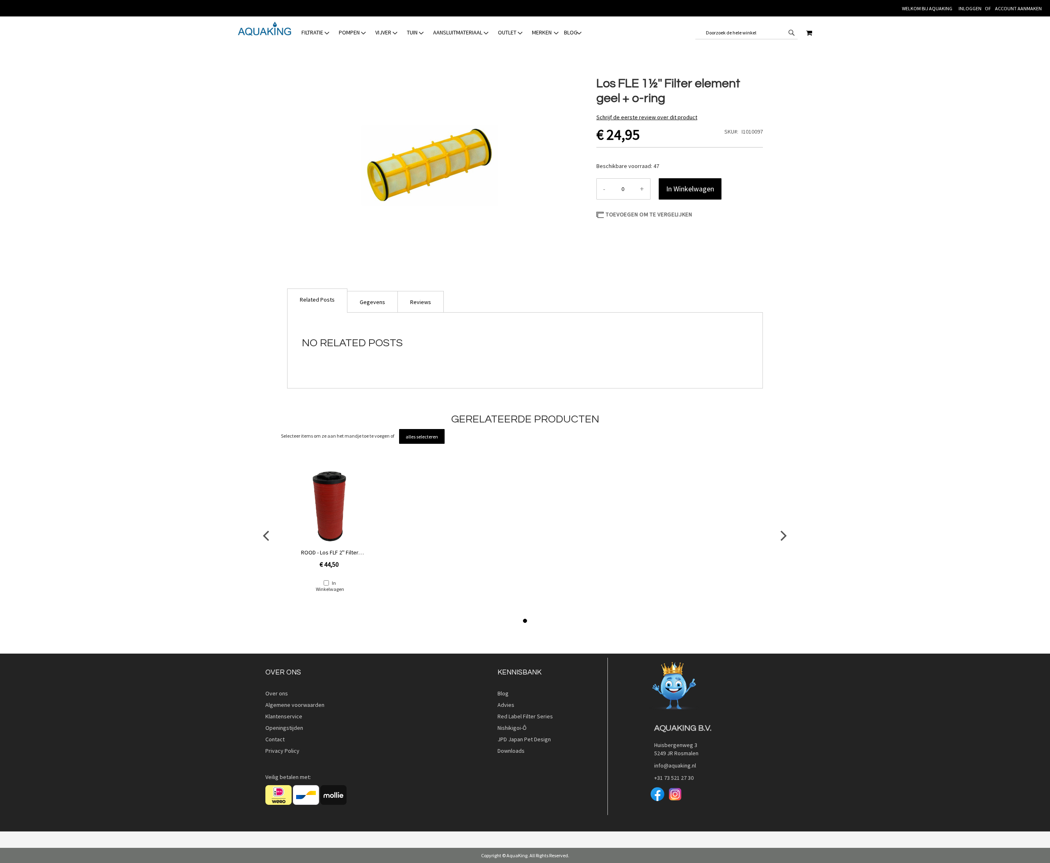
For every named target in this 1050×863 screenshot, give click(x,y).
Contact (275, 739)
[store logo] (264, 29)
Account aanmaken (1018, 8)
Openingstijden (284, 727)
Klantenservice (283, 716)
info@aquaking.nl (672, 765)
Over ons (276, 693)
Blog (503, 693)
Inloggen (970, 8)
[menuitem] (316, 32)
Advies (506, 705)
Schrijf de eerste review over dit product (646, 117)
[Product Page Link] (329, 507)
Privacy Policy (282, 750)
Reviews (420, 302)
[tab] (372, 301)
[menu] (441, 32)
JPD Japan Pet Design (525, 739)
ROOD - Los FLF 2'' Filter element (329, 552)
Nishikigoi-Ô (512, 727)
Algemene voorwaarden (294, 705)
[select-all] (422, 436)
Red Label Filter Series (525, 716)
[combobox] (746, 32)
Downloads (511, 750)
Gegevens (372, 302)
